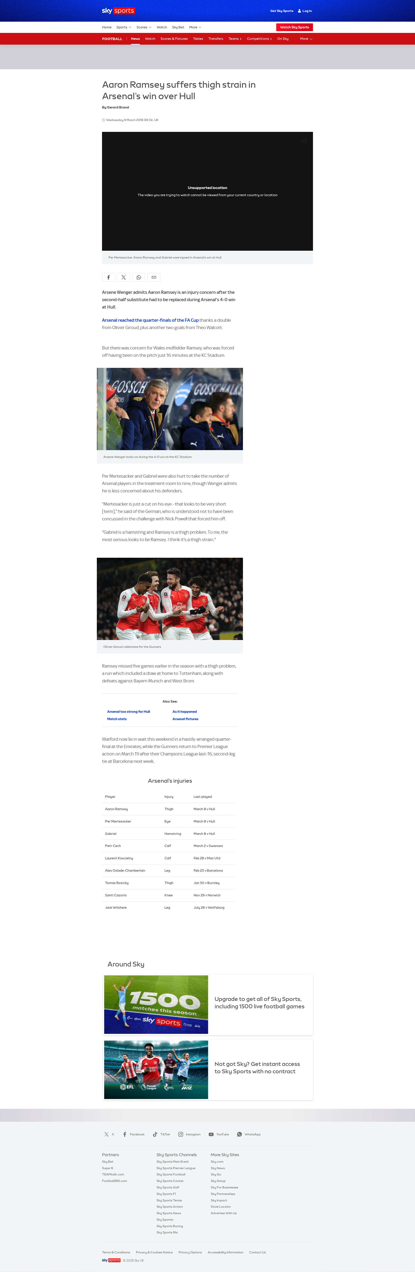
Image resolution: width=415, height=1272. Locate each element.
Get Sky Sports (281, 10)
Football (112, 38)
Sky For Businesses (224, 1187)
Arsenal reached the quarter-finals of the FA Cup (151, 320)
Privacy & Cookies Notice (154, 1252)
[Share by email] (153, 277)
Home (107, 27)
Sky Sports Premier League (175, 1168)
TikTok (165, 1134)
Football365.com (114, 1180)
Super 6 (107, 1168)
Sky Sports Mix (167, 1232)
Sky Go (216, 1174)
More (193, 27)
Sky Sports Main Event (172, 1161)
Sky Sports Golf (167, 1187)
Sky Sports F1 (166, 1193)
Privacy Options (190, 1252)
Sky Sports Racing (169, 1226)
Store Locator (221, 1206)
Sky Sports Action (169, 1206)
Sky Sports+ (165, 1219)
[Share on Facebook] (108, 277)
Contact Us (257, 1252)
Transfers (215, 38)
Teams (233, 38)
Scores (142, 27)
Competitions (258, 38)
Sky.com (217, 1161)
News (135, 38)
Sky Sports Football (170, 1174)
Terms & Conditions (116, 1252)
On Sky (283, 38)
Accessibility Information (225, 1252)
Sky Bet (178, 27)
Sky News (218, 1168)
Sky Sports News (168, 1213)
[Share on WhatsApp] (138, 277)
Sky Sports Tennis (169, 1200)
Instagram (193, 1134)
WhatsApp (253, 1134)
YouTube (222, 1134)
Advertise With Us (224, 1213)
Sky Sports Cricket (170, 1180)
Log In (307, 10)
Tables (198, 38)
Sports (122, 27)
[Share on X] (123, 277)
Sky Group (218, 1180)
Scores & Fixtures (174, 38)
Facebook (137, 1134)
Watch (162, 27)
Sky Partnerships (223, 1193)
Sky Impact (219, 1200)
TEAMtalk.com (113, 1174)
